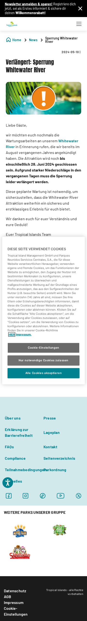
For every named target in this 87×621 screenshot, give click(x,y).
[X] (78, 495)
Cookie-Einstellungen (16, 611)
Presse (50, 418)
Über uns (13, 418)
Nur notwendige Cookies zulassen (43, 360)
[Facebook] (8, 495)
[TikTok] (42, 495)
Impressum (13, 602)
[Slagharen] (19, 551)
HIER (12, 334)
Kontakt (51, 446)
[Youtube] (61, 495)
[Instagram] (25, 495)
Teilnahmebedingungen (25, 469)
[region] (43, 310)
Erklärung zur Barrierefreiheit (19, 432)
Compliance (15, 458)
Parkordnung (55, 469)
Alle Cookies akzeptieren (43, 373)
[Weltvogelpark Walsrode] (59, 529)
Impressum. (23, 334)
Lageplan (52, 432)
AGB (7, 596)
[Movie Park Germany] (19, 529)
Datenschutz (15, 590)
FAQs (9, 446)
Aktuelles (13, 481)
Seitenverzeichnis (59, 458)
